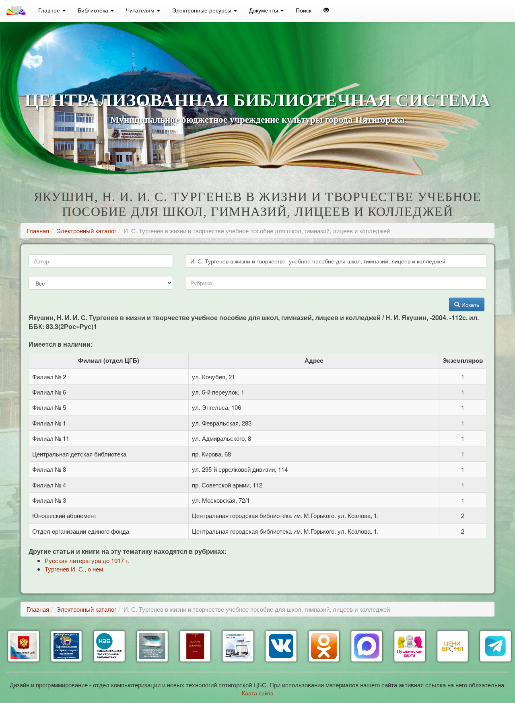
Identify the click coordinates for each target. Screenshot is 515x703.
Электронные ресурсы (202, 10)
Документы (264, 10)
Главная (38, 230)
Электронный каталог (86, 230)
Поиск (303, 10)
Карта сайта (258, 693)
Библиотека (94, 10)
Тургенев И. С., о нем (74, 569)
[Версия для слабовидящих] (326, 10)
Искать (469, 304)
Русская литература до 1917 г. (87, 560)
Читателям (141, 10)
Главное (50, 10)
